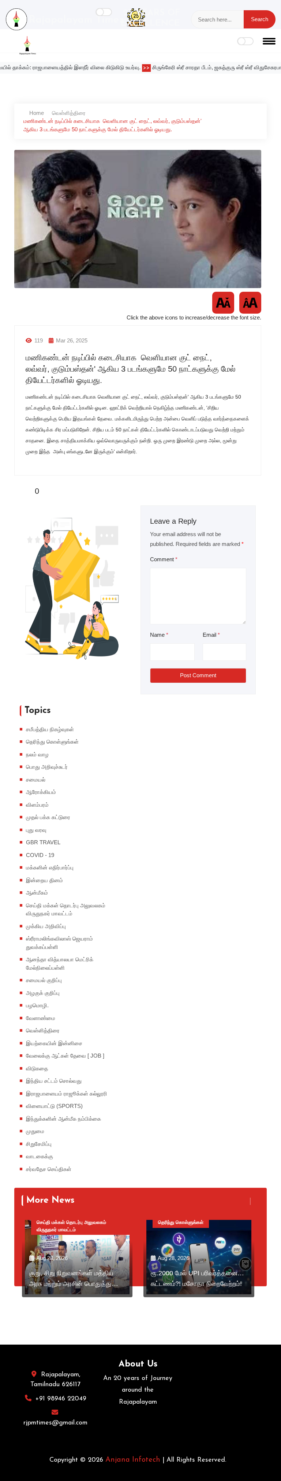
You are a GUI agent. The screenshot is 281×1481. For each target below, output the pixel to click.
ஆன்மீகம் (37, 892)
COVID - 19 (40, 855)
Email (211, 635)
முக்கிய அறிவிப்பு (46, 926)
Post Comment (198, 675)
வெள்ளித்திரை (69, 113)
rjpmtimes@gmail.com (55, 1423)
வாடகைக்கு (39, 1156)
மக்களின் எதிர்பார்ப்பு (50, 867)
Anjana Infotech (132, 1459)
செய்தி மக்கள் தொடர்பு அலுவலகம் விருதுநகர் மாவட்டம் (65, 909)
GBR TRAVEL (43, 842)
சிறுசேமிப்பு (39, 1144)
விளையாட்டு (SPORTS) (54, 1106)
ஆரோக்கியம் (41, 792)
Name (159, 635)
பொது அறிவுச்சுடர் (47, 767)
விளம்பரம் (37, 805)
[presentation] (246, 1201)
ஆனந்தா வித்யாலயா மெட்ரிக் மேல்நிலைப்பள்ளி (59, 963)
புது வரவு (36, 830)
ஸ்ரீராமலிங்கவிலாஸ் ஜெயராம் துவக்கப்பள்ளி (59, 942)
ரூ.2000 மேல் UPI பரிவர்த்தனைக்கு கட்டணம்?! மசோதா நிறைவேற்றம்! (199, 1278)
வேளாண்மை (40, 1018)
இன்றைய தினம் (44, 880)
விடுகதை (37, 1068)
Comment (163, 559)
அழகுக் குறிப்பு (43, 993)
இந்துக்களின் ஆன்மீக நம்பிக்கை (63, 1119)
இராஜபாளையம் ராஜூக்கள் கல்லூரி (66, 1093)
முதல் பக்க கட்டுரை (48, 817)
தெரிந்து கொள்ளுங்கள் (52, 741)
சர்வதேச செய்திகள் (48, 1169)
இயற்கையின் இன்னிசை (54, 1043)
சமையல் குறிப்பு (44, 980)
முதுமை (35, 1131)
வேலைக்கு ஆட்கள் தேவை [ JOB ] (65, 1055)
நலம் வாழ (37, 754)
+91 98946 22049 (60, 1399)
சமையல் (35, 779)
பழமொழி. (37, 1005)
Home (36, 113)
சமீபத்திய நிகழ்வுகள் (50, 729)
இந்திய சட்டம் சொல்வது (54, 1081)
